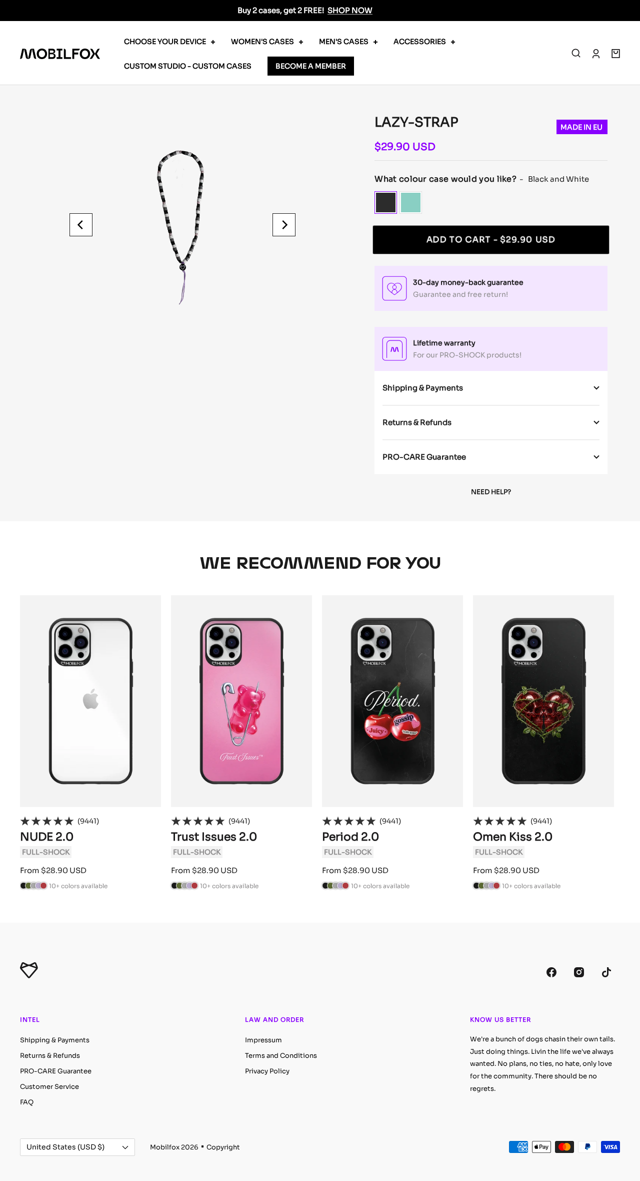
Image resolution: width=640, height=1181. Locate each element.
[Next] (284, 224)
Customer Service (49, 1086)
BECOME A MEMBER (311, 66)
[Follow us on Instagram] (578, 972)
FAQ (27, 1102)
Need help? (491, 492)
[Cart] (616, 54)
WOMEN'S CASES (262, 41)
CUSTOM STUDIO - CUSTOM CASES (188, 66)
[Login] (596, 54)
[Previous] (81, 224)
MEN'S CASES (343, 41)
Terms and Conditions (281, 1055)
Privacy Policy (267, 1071)
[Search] (576, 54)
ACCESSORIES (420, 41)
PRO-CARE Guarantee (424, 457)
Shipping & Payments (422, 387)
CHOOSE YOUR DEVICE (165, 41)
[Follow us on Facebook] (551, 972)
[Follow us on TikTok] (606, 972)
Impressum (263, 1040)
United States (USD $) (65, 1146)
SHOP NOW (350, 10)
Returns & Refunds (417, 422)
